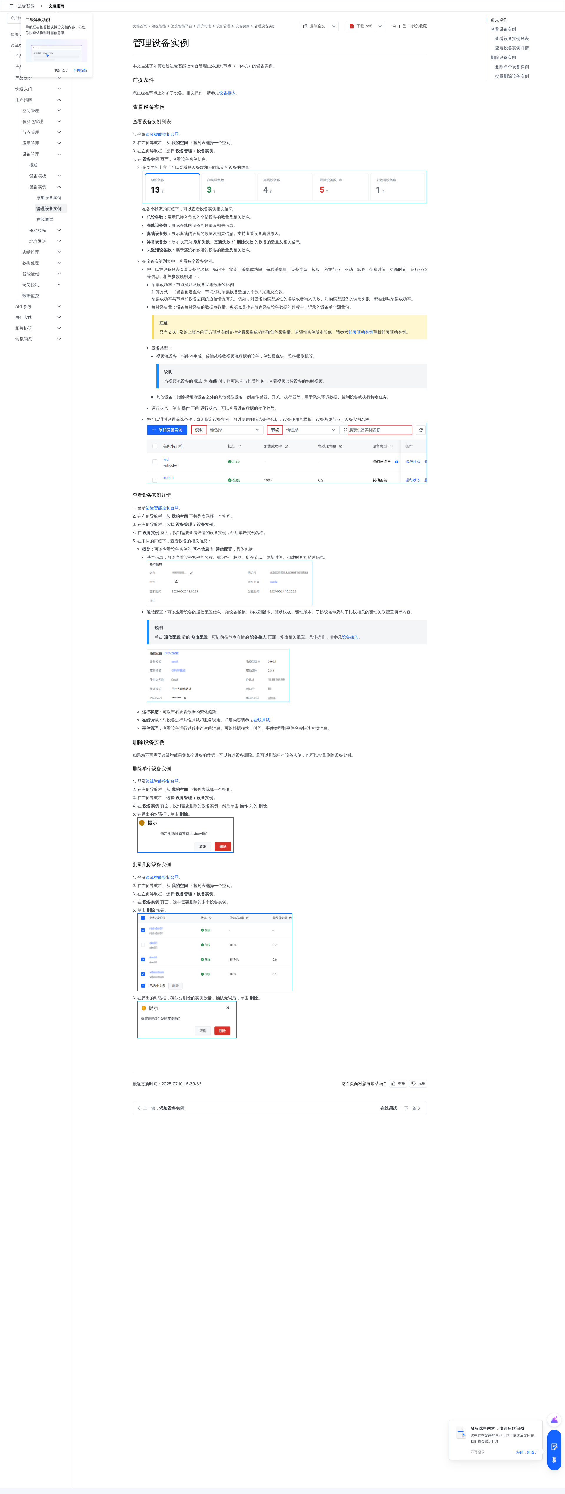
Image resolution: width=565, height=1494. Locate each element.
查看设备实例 (503, 28)
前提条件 (499, 19)
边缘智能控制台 (160, 134)
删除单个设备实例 (512, 66)
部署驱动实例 (360, 332)
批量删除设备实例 (512, 76)
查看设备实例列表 (512, 38)
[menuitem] (37, 165)
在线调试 (261, 720)
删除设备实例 (503, 57)
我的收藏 (419, 26)
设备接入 (227, 93)
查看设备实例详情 (512, 47)
